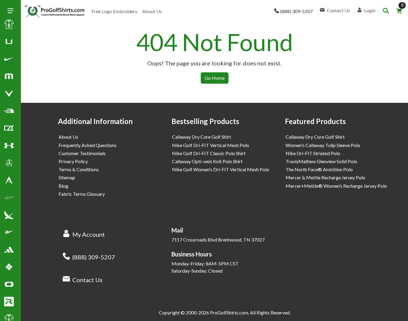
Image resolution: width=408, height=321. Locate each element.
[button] (8, 60)
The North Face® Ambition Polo (319, 169)
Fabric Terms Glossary (82, 194)
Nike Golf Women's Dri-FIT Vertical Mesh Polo (220, 169)
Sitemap (67, 177)
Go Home (215, 78)
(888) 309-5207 (93, 257)
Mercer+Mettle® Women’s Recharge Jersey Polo (336, 186)
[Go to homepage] (54, 11)
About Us (152, 11)
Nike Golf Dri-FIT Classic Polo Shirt (209, 153)
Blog (63, 186)
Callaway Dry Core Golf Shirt (201, 137)
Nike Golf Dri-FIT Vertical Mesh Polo (210, 145)
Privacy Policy (73, 161)
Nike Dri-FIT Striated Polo (313, 153)
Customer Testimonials (82, 153)
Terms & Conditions (79, 169)
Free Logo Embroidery (114, 11)
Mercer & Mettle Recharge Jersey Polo (325, 177)
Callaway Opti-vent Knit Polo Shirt (207, 161)
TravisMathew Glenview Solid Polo (321, 161)
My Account (88, 234)
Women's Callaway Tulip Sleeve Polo (323, 145)
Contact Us (87, 279)
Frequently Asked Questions (87, 145)
